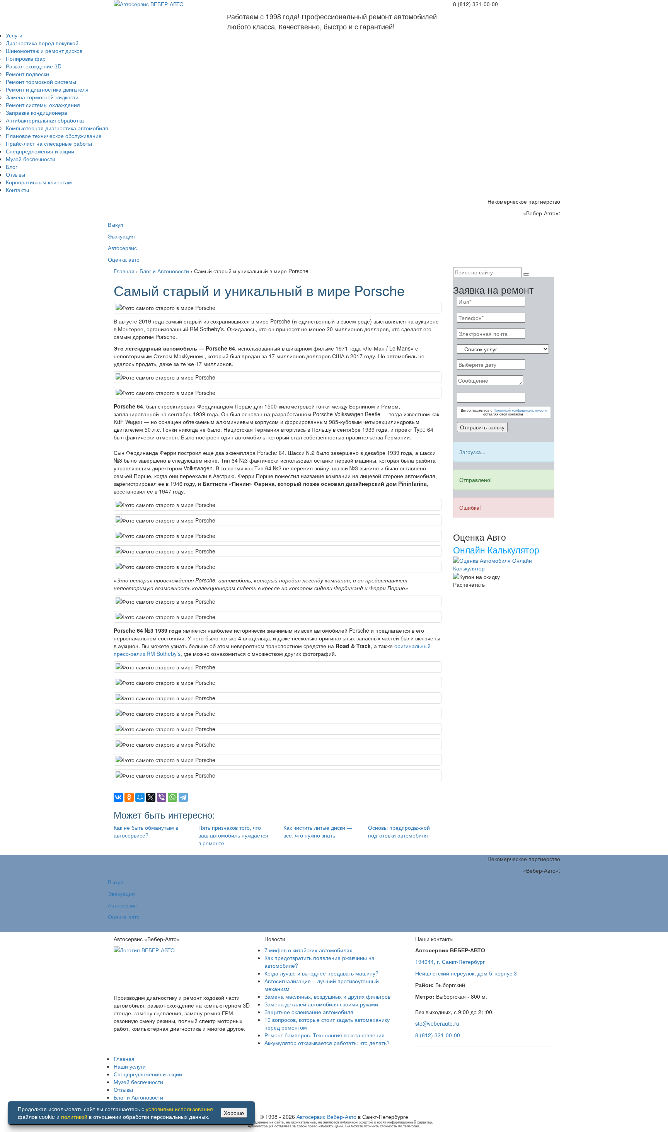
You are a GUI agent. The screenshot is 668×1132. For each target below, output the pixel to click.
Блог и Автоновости (138, 1097)
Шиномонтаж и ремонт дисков (44, 50)
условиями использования (179, 1109)
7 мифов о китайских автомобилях (308, 950)
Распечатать (469, 584)
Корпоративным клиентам (39, 182)
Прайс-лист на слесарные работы (49, 143)
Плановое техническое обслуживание (54, 136)
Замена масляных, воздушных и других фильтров (327, 996)
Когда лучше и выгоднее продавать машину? (321, 973)
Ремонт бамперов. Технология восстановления (324, 1035)
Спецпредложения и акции (40, 151)
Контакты (17, 190)
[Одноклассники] (129, 797)
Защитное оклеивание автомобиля (308, 1012)
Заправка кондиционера (36, 112)
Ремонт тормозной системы (41, 81)
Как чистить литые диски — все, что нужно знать (317, 831)
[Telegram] (183, 797)
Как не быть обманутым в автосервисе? (146, 831)
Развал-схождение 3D (33, 66)
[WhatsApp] (172, 797)
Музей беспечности (30, 159)
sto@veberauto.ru (437, 1023)
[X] (150, 797)
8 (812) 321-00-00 (437, 1035)
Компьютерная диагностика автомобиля (57, 128)
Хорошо (234, 1113)
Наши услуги (130, 1066)
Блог (11, 166)
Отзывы (15, 174)
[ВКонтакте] (118, 797)
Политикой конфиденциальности (520, 410)
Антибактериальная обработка (45, 120)
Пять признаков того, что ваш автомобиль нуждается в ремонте (233, 835)
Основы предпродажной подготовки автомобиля (399, 831)
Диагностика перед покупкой (42, 43)
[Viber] (161, 797)
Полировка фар (26, 58)
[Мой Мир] (140, 797)
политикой (74, 1116)
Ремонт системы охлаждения (43, 105)
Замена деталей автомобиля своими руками (321, 1004)
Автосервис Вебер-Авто (326, 1116)
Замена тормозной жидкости (42, 97)
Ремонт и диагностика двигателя (47, 89)
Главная (124, 1058)
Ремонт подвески (27, 74)
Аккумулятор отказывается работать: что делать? (327, 1043)
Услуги (14, 35)
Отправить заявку (482, 427)
